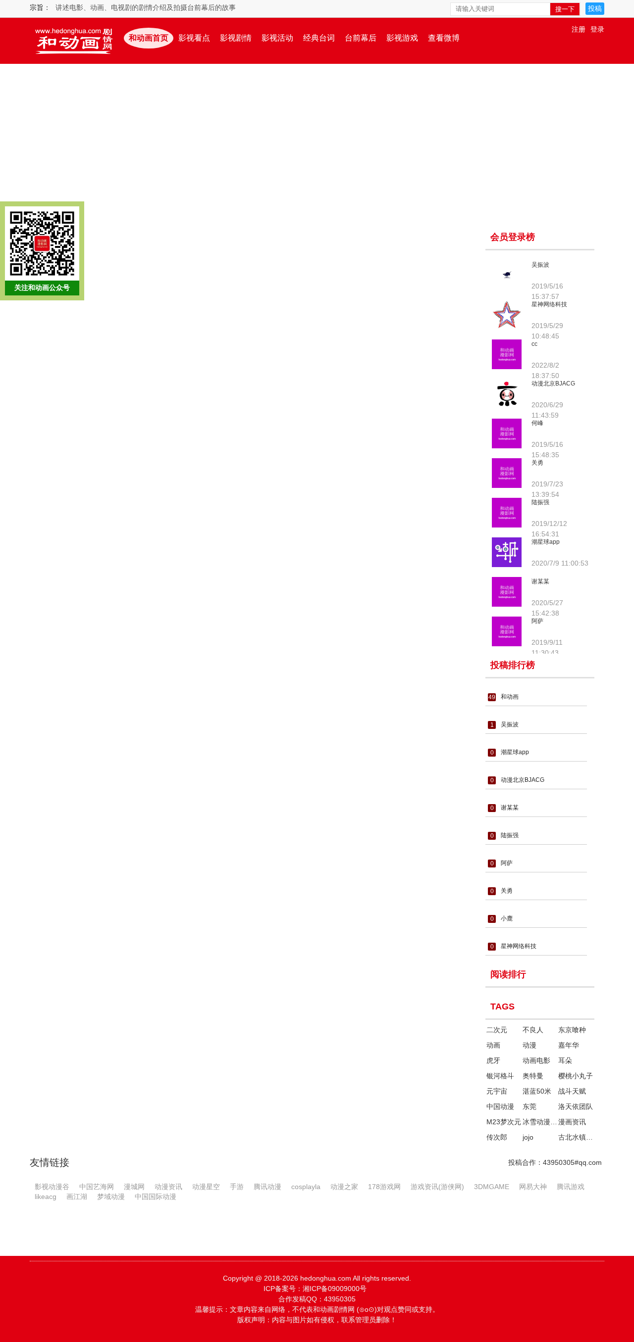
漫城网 (134, 1186)
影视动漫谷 (52, 1186)
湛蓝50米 (537, 1091)
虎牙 (493, 1060)
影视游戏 (402, 38)
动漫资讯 (168, 1186)
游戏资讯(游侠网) (437, 1186)
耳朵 (565, 1060)
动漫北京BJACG (553, 383)
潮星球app (545, 541)
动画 (493, 1045)
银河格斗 (500, 1076)
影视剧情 (236, 38)
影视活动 (277, 38)
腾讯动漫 (267, 1186)
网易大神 (533, 1186)
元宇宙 (496, 1091)
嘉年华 (568, 1045)
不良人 (533, 1030)
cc (534, 343)
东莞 (529, 1106)
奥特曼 (533, 1076)
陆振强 (540, 502)
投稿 (595, 8)
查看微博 (444, 38)
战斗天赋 (572, 1091)
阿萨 (537, 621)
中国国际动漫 (155, 1196)
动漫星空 (206, 1186)
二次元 (496, 1030)
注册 (578, 29)
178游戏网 (384, 1186)
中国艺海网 (96, 1186)
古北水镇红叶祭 (575, 1137)
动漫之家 (344, 1186)
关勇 (537, 462)
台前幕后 (360, 38)
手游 (237, 1186)
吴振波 (540, 264)
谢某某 (540, 581)
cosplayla (305, 1186)
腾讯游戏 (570, 1186)
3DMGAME (491, 1186)
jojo (528, 1137)
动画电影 (536, 1060)
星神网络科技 (549, 304)
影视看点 (194, 38)
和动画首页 (148, 38)
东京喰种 (572, 1030)
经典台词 (319, 38)
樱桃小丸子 (575, 1076)
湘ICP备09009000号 (335, 1289)
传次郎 (496, 1137)
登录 (597, 29)
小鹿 (507, 918)
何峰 (537, 423)
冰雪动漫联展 (540, 1122)
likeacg (45, 1196)
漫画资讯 (572, 1122)
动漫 (529, 1045)
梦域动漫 (111, 1196)
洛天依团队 (575, 1106)
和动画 (510, 696)
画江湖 (76, 1196)
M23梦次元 (503, 1122)
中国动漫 (500, 1106)
